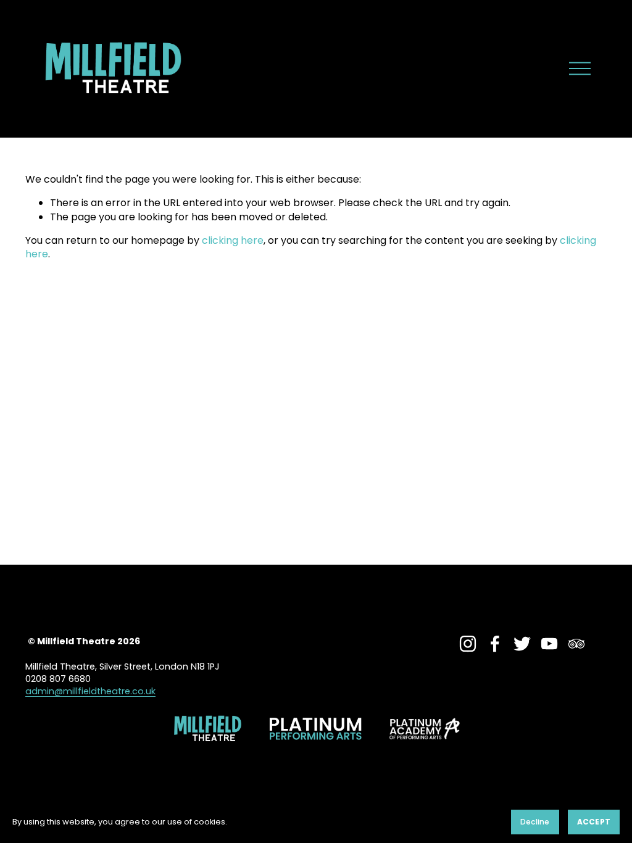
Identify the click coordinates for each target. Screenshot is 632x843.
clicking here (233, 240)
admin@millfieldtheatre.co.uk (90, 691)
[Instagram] (467, 643)
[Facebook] (495, 643)
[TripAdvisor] (576, 643)
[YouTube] (549, 643)
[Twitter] (522, 643)
